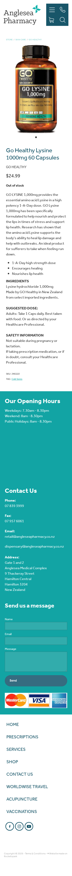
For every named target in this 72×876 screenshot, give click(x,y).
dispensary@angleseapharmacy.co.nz (34, 546)
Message (10, 649)
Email (8, 634)
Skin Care (20, 40)
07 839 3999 (14, 506)
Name (9, 619)
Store (9, 40)
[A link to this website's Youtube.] (29, 826)
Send (13, 681)
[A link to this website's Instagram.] (19, 826)
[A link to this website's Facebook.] (9, 826)
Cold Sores (17, 379)
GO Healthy (35, 40)
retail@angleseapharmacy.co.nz (30, 536)
